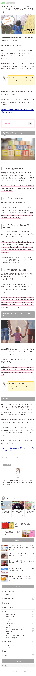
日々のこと (19, 655)
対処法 (14, 457)
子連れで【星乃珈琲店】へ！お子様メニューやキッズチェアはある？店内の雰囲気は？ (21, 578)
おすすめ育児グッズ (20, 623)
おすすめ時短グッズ (19, 592)
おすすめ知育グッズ (20, 617)
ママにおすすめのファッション (19, 629)
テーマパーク (19, 647)
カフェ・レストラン (20, 645)
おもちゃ (10, 619)
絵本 (9, 621)
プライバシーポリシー (14, 671)
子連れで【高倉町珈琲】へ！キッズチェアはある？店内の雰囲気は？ (21, 569)
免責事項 (24, 671)
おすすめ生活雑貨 (19, 599)
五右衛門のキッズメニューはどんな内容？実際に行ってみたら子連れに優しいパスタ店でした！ (21, 547)
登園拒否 (25, 457)
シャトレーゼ (19, 627)
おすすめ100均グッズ (20, 615)
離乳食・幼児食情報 (20, 638)
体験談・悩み (20, 632)
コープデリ (19, 625)
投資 (19, 651)
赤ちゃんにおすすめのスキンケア (19, 636)
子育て (3, 3)
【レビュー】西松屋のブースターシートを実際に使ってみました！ (21, 554)
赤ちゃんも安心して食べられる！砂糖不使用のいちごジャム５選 (21, 562)
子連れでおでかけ (19, 642)
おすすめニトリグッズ (20, 595)
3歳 (3, 457)
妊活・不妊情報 (18, 607)
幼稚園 (19, 457)
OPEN (30, 123)
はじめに (18, 603)
